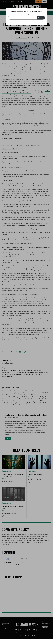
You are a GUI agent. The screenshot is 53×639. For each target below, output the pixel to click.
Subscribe (40, 17)
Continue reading (26, 21)
